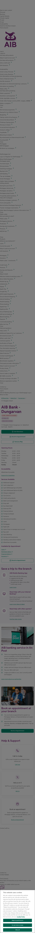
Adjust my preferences (17, 920)
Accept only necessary (17, 925)
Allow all (17, 930)
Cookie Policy (21, 917)
